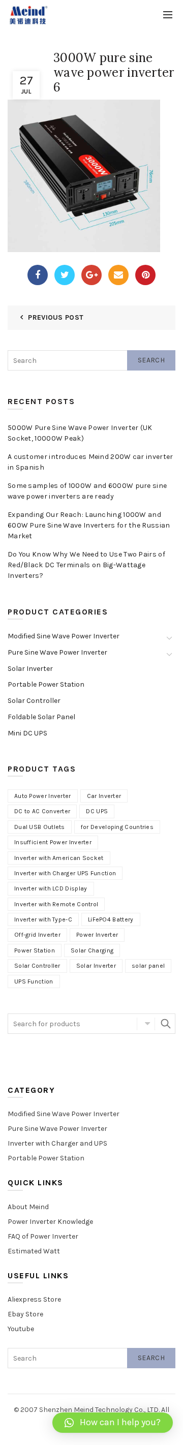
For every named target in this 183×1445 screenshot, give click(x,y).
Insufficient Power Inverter (53, 842)
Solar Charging (92, 950)
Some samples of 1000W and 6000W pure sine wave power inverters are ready (87, 491)
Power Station (34, 950)
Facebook (37, 275)
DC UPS (97, 811)
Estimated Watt (34, 1251)
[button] (112, 1422)
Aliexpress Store (34, 1299)
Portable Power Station (46, 684)
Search (151, 360)
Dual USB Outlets (39, 827)
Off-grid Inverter (37, 934)
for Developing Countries (117, 827)
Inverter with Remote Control (56, 904)
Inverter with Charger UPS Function (65, 873)
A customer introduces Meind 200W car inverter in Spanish (90, 462)
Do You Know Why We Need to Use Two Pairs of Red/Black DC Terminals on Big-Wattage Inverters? (86, 565)
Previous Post (55, 317)
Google (91, 275)
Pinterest (145, 275)
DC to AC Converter (42, 811)
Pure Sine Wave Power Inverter (57, 652)
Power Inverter (97, 934)
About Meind (28, 1207)
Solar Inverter (30, 668)
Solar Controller (34, 700)
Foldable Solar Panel (41, 717)
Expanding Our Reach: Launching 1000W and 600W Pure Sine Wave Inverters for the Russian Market (89, 525)
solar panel (148, 965)
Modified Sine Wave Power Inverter (63, 636)
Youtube (21, 1329)
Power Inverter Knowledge (50, 1221)
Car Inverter (104, 796)
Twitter (64, 275)
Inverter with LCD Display (50, 888)
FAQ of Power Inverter (43, 1236)
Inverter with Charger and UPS (57, 1143)
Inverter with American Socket (59, 858)
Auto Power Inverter (42, 796)
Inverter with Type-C (43, 919)
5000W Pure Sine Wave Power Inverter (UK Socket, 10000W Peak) (80, 433)
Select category (146, 1023)
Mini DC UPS (27, 733)
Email (118, 275)
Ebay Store (25, 1314)
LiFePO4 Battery (111, 919)
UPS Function (33, 981)
